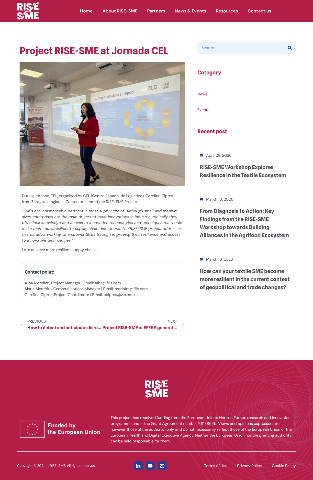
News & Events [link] (190, 11)
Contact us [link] (259, 11)
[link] (35, 11)
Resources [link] (227, 11)
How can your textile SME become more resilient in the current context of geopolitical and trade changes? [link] (245, 279)
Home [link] (86, 11)
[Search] (290, 48)
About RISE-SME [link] (119, 11)
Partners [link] (156, 11)
